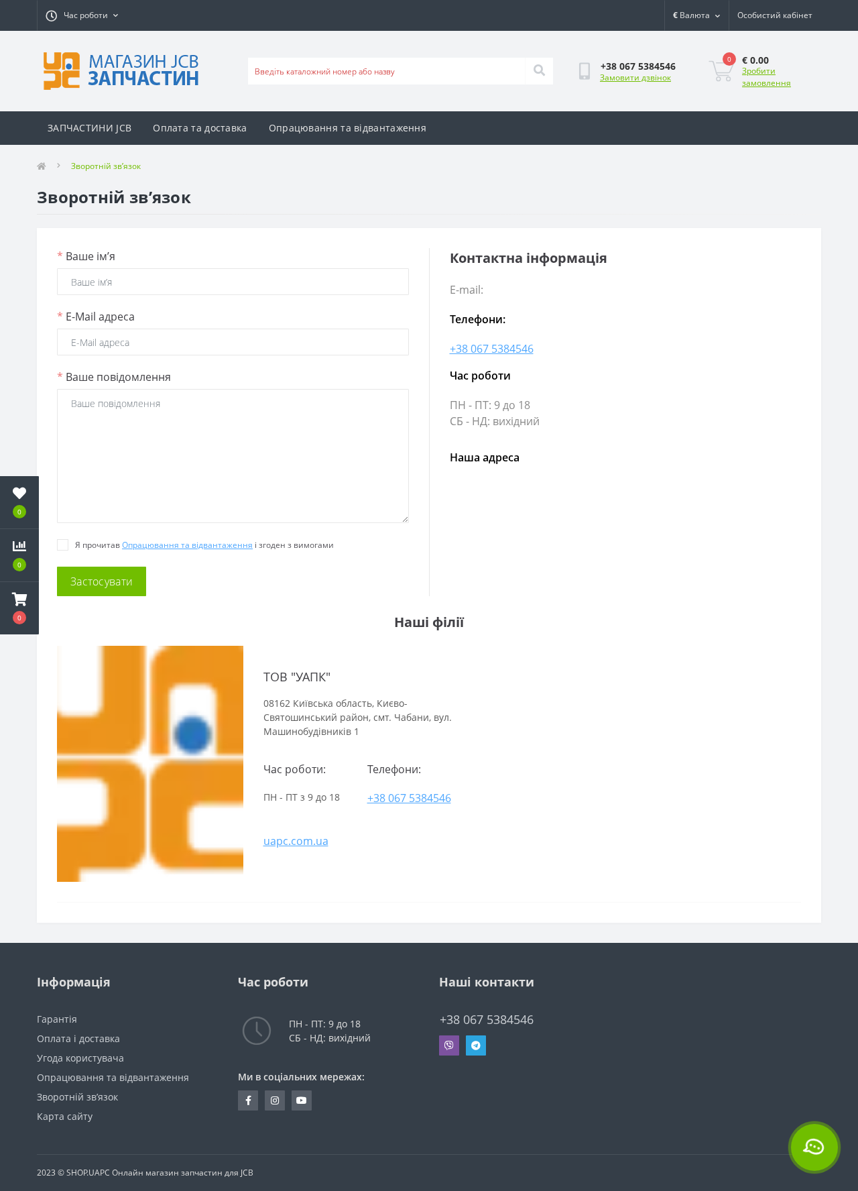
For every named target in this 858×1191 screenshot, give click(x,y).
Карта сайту (65, 1116)
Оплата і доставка (78, 1038)
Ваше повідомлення (114, 377)
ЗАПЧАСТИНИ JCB (89, 127)
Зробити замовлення (766, 77)
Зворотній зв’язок (77, 1096)
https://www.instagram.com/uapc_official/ (275, 1100)
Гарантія (57, 1019)
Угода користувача (80, 1058)
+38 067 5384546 (492, 348)
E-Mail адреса (96, 316)
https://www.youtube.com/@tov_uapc (302, 1100)
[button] (19, 608)
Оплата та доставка (200, 127)
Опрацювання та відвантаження (347, 127)
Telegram (476, 1045)
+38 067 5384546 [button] (487, 1019)
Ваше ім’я (86, 256)
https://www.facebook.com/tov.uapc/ (248, 1100)
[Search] (539, 71)
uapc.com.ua (295, 841)
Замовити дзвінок (635, 77)
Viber (449, 1045)
